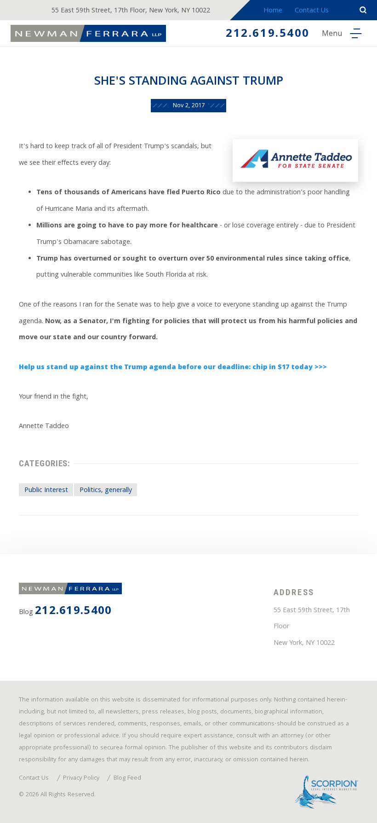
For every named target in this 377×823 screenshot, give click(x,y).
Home (272, 11)
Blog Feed (127, 779)
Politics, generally (106, 490)
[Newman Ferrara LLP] (88, 33)
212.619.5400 (268, 34)
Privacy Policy (81, 779)
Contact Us (312, 11)
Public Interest (46, 490)
